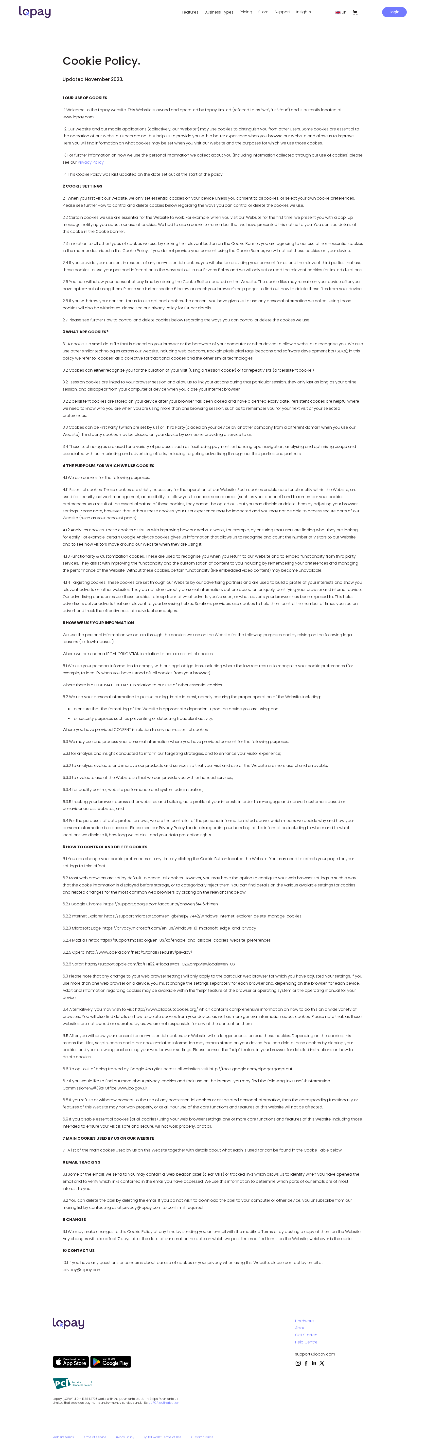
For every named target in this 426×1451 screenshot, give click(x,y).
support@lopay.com (315, 1354)
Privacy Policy (91, 162)
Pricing (246, 12)
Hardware (304, 1321)
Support (282, 12)
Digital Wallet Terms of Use (161, 1437)
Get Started (306, 1335)
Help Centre (306, 1342)
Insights (303, 12)
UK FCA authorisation (163, 1403)
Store (263, 12)
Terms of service (94, 1437)
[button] (190, 12)
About (301, 1328)
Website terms (63, 1437)
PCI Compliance (201, 1437)
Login (394, 12)
